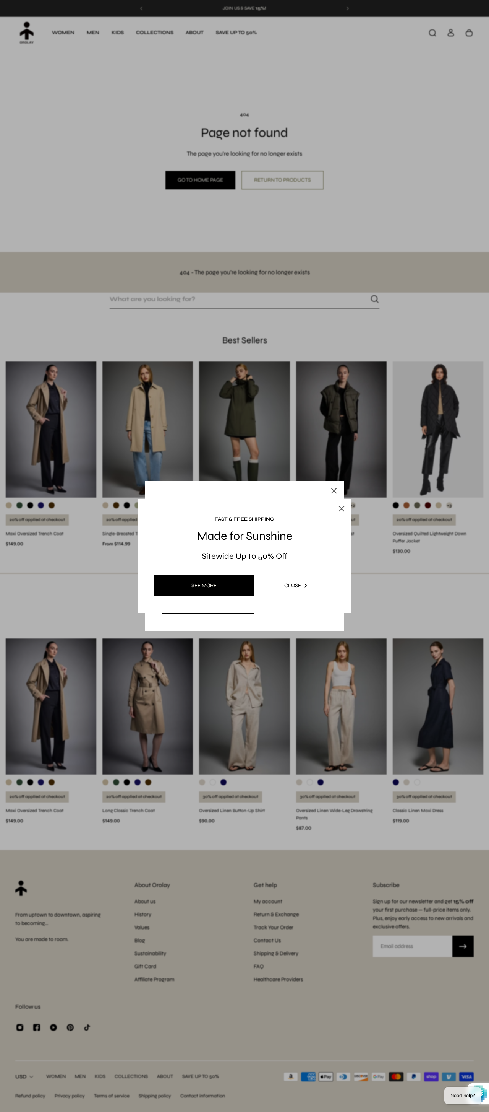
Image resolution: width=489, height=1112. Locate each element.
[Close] (334, 491)
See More (204, 585)
